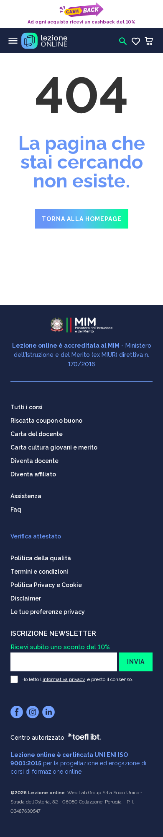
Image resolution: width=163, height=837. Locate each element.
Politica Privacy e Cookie (46, 585)
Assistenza (25, 496)
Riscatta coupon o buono (46, 420)
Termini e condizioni (39, 571)
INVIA (136, 661)
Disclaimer (25, 598)
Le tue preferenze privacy (47, 611)
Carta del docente (36, 434)
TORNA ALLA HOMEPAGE (82, 219)
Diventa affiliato (33, 474)
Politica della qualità (40, 558)
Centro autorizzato (37, 737)
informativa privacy (64, 679)
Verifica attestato (35, 536)
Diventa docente (34, 460)
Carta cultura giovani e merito (53, 447)
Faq (15, 509)
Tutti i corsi (26, 407)
